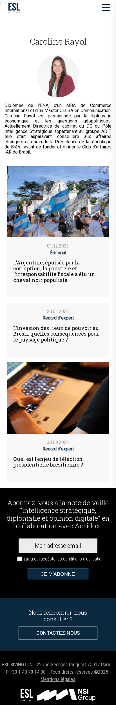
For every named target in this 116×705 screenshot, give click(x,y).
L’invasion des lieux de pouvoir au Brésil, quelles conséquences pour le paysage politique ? (56, 334)
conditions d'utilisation (83, 559)
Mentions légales (58, 679)
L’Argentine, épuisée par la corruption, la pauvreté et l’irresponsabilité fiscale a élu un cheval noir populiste (54, 271)
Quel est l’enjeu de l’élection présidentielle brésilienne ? (48, 462)
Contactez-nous (58, 633)
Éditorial (58, 252)
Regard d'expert (58, 318)
